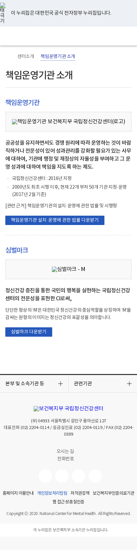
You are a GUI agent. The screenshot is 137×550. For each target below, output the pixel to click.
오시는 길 (66, 451)
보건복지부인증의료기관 (113, 493)
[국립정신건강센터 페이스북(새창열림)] (61, 476)
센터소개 (25, 56)
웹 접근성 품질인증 (68, 502)
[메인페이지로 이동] (68, 36)
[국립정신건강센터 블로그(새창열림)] (95, 476)
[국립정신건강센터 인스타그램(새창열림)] (78, 476)
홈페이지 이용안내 (18, 493)
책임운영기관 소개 (58, 56)
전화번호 (65, 459)
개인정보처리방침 (52, 493)
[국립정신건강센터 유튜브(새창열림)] (45, 476)
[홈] (8, 56)
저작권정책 (79, 493)
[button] (34, 383)
